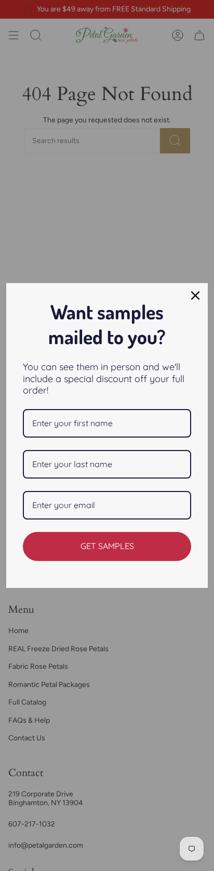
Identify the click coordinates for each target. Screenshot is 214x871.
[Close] (195, 295)
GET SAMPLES (107, 546)
